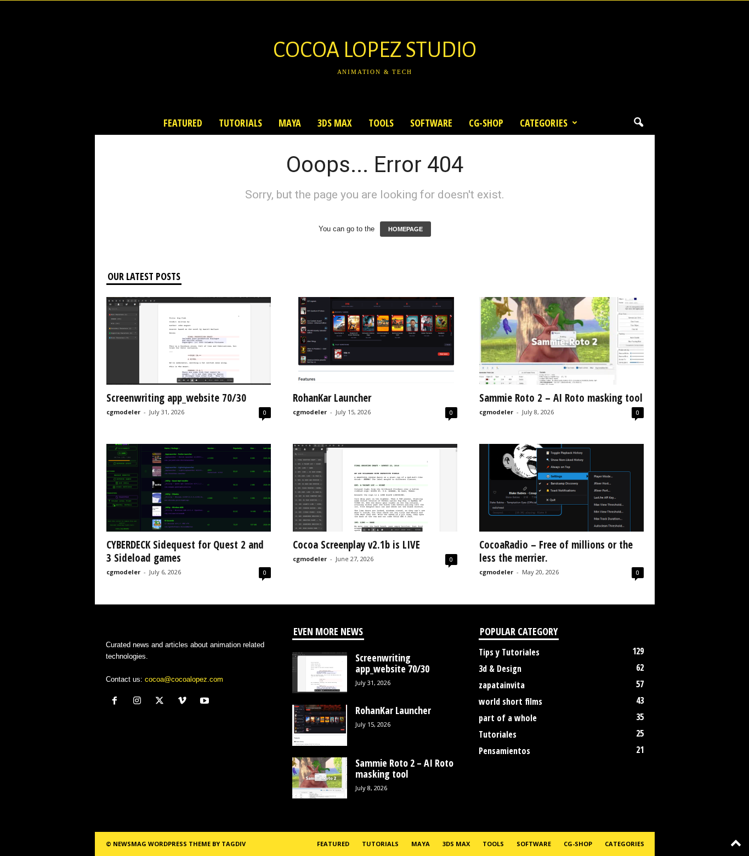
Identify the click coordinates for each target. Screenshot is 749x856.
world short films (510, 701)
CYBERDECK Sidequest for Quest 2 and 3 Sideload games (185, 551)
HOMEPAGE (405, 229)
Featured (182, 122)
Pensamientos (504, 751)
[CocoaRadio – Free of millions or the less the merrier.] (561, 488)
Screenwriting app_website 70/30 (176, 398)
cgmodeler (123, 412)
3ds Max (334, 122)
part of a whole (508, 718)
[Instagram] (139, 702)
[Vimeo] (184, 702)
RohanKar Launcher (332, 398)
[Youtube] (206, 702)
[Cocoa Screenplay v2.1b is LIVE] (375, 488)
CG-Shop (486, 122)
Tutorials (240, 122)
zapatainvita (502, 685)
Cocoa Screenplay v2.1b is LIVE (356, 545)
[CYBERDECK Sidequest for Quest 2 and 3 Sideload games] (188, 488)
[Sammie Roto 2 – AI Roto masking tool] (561, 341)
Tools (381, 122)
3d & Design (500, 669)
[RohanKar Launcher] (375, 341)
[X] (162, 702)
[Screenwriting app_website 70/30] (188, 341)
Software (431, 122)
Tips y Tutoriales (509, 652)
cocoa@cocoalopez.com (184, 679)
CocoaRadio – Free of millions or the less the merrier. (556, 551)
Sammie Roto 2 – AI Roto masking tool (561, 398)
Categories (544, 122)
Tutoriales (498, 734)
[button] (638, 123)
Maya (290, 122)
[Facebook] (117, 702)
